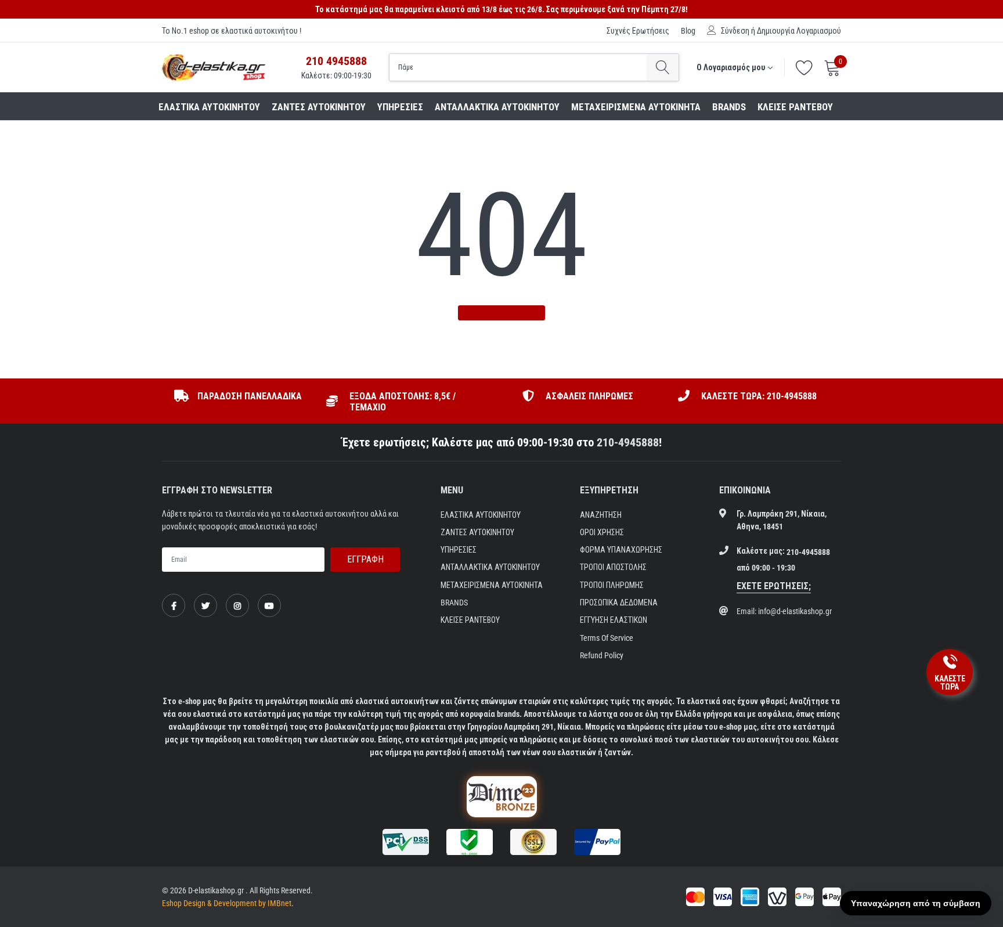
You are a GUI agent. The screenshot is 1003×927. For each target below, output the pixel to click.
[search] (663, 67)
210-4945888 (628, 442)
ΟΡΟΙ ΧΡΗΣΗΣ (602, 532)
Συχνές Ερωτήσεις (638, 30)
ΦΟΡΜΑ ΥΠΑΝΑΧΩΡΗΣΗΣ (621, 549)
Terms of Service (606, 638)
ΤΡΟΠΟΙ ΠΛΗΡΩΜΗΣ (612, 585)
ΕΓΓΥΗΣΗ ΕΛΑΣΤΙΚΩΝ (613, 620)
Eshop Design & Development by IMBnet (226, 903)
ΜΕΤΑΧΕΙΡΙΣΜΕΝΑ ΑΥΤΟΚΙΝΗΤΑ (636, 107)
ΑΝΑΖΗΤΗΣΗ (601, 515)
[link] (173, 605)
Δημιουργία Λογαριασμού (799, 31)
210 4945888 (336, 61)
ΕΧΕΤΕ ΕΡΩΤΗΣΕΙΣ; (774, 585)
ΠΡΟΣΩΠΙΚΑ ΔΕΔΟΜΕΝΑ (619, 602)
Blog (688, 30)
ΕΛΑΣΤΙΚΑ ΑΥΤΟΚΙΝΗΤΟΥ (209, 107)
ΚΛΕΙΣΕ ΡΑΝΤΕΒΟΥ (795, 107)
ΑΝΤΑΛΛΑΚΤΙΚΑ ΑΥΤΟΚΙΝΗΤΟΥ (497, 107)
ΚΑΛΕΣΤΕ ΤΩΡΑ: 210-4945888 (759, 396)
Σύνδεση (735, 31)
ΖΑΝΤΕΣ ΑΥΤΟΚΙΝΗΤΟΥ (319, 107)
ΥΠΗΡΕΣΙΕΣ (400, 107)
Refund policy (601, 655)
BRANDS (729, 107)
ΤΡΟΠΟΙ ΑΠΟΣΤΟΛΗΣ (613, 567)
